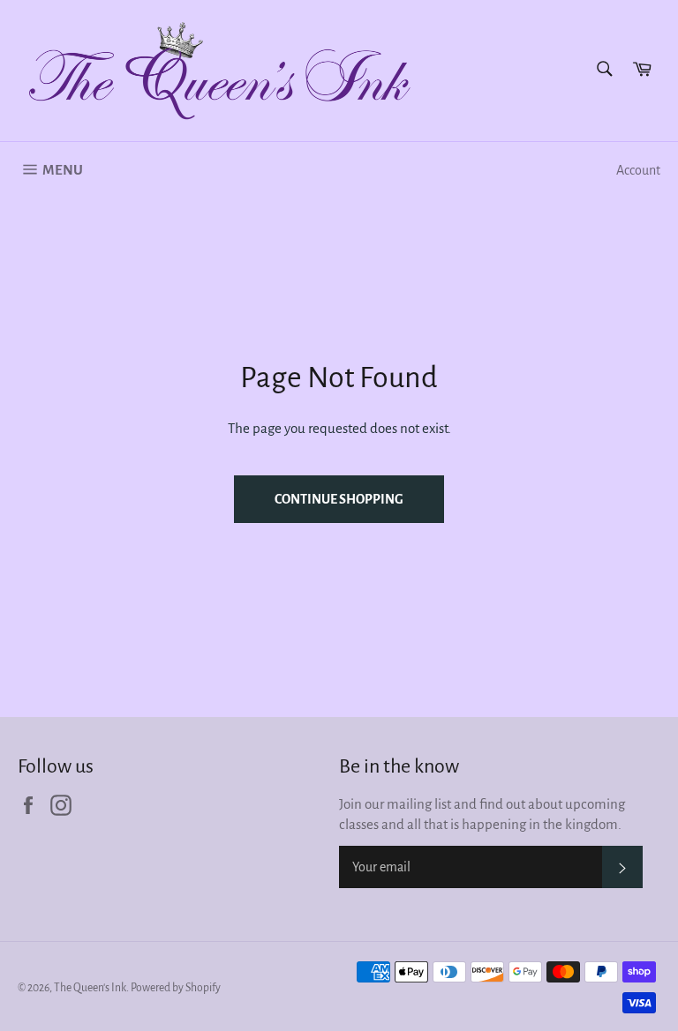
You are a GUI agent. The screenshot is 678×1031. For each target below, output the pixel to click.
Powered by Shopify (176, 988)
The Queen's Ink (90, 988)
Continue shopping (339, 499)
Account (638, 170)
